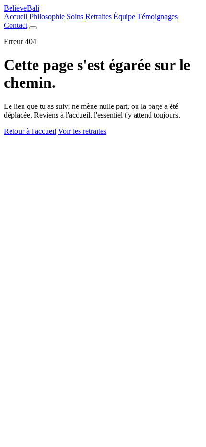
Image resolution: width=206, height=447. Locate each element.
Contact (15, 25)
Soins (75, 16)
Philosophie (47, 16)
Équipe (124, 16)
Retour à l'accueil (30, 131)
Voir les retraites (82, 131)
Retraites (98, 16)
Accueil (15, 16)
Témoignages (157, 16)
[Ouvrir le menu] (33, 27)
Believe (21, 8)
